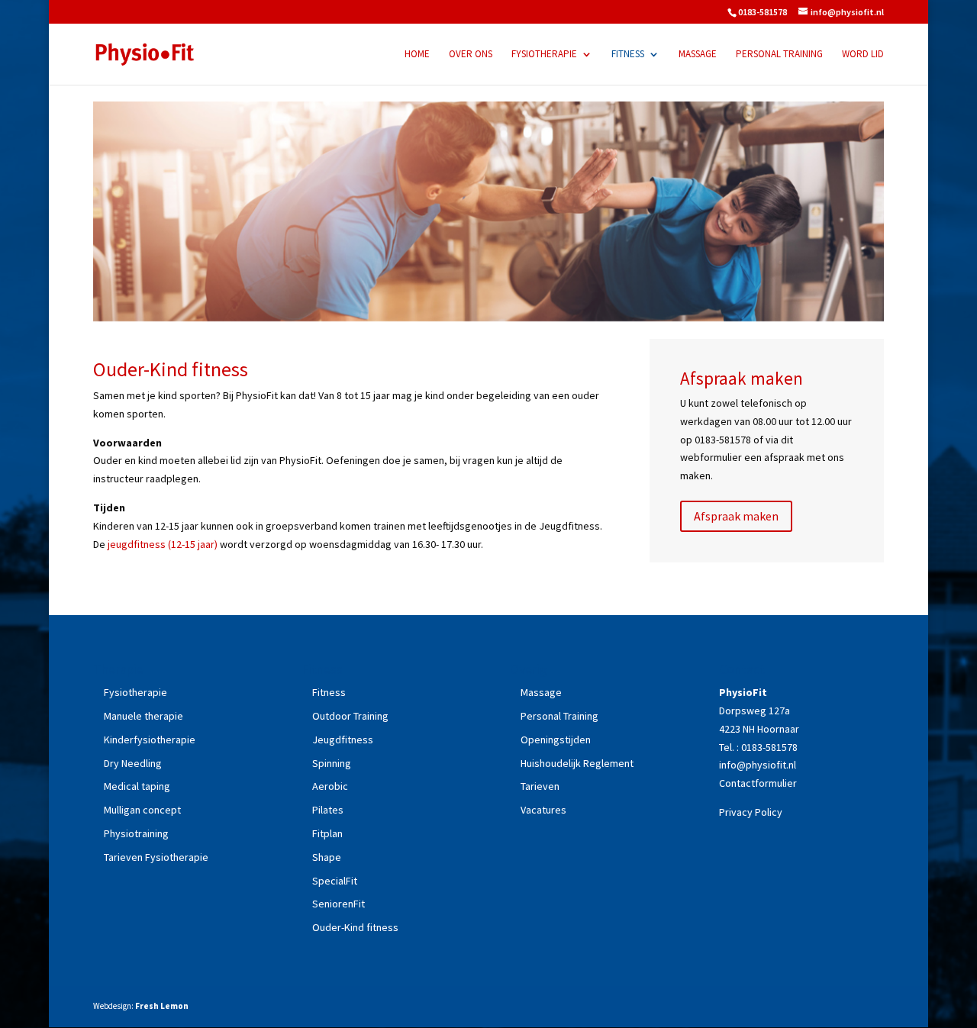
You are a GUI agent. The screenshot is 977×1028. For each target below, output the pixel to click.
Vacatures (543, 810)
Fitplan (327, 833)
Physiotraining (136, 833)
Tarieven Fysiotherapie (156, 857)
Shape (326, 857)
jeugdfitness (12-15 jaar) (163, 544)
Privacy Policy (750, 812)
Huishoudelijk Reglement (577, 763)
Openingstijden (556, 739)
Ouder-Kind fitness (355, 927)
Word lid (863, 54)
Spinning (331, 763)
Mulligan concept (142, 810)
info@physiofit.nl (758, 765)
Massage (698, 54)
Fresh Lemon (162, 1006)
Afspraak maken (736, 516)
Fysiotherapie (544, 54)
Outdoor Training (350, 716)
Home (417, 54)
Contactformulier (758, 783)
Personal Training (779, 54)
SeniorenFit (338, 903)
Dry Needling (133, 763)
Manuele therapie (143, 716)
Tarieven (540, 786)
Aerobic (330, 786)
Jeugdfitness (342, 739)
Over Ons (470, 54)
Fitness (627, 54)
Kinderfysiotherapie (149, 739)
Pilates (327, 810)
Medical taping (137, 786)
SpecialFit (334, 881)
